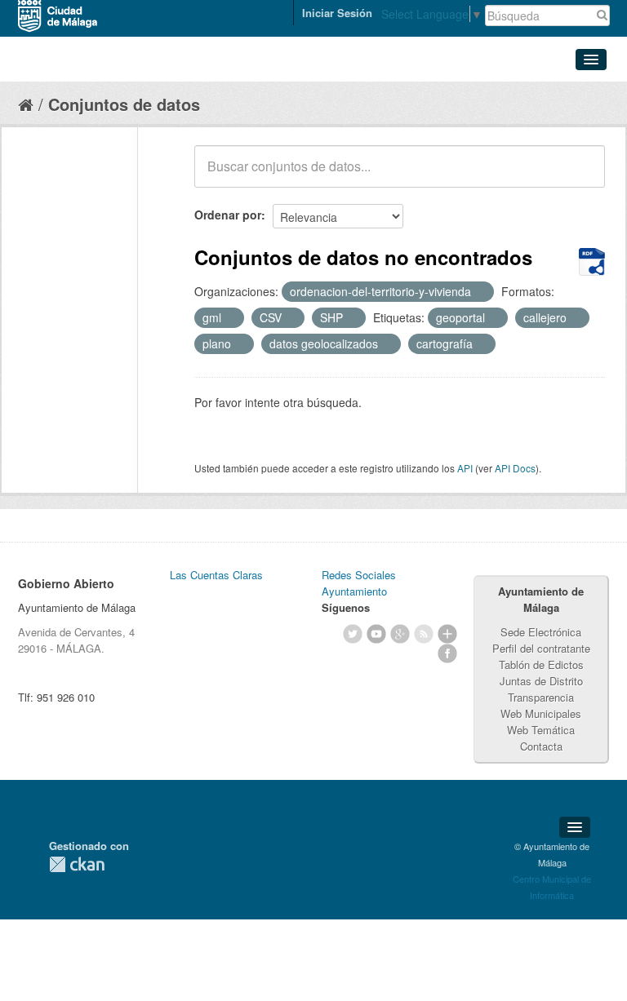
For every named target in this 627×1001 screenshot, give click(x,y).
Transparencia (541, 697)
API (465, 468)
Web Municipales (540, 713)
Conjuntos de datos (124, 104)
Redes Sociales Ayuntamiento (359, 583)
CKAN (76, 864)
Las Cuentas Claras (216, 574)
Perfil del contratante (541, 648)
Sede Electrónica (540, 632)
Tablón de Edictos (541, 664)
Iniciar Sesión (337, 12)
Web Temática (541, 729)
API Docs (515, 468)
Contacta (541, 746)
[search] (581, 175)
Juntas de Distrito (541, 681)
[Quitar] (480, 292)
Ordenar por (227, 214)
